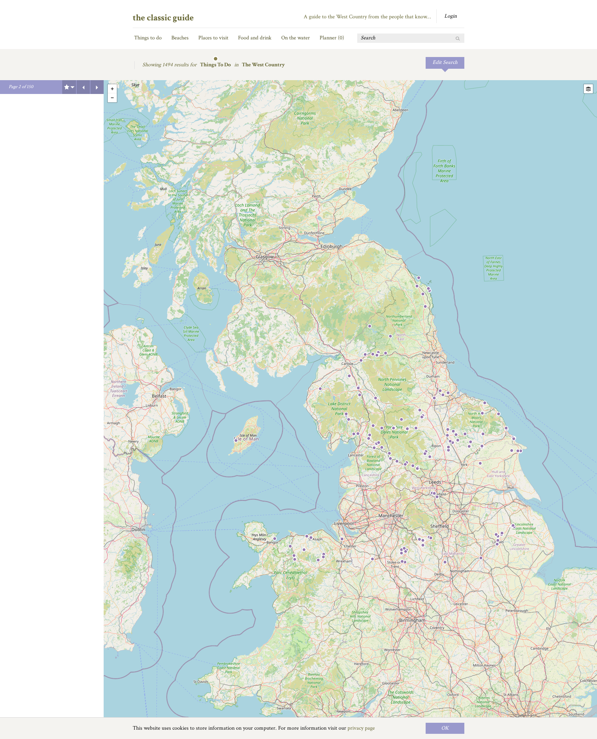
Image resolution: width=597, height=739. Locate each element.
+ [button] (112, 88)
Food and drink (255, 37)
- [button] (112, 97)
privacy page (361, 728)
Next (97, 87)
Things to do (148, 37)
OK (445, 728)
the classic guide (163, 17)
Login (450, 16)
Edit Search (445, 62)
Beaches (180, 37)
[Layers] (588, 88)
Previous (83, 87)
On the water (295, 37)
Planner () (332, 37)
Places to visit (213, 37)
